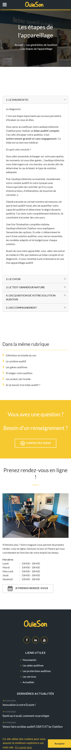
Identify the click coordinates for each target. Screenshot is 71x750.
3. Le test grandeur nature (25, 287)
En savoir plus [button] (23, 747)
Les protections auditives (37, 670)
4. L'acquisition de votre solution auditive (30, 297)
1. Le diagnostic (17, 99)
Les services (29, 676)
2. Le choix (13, 278)
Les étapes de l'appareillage (36, 48)
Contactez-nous (38, 442)
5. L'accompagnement (21, 307)
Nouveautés (29, 659)
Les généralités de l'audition (41, 44)
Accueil (19, 44)
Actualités (28, 682)
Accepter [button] (59, 743)
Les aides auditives (33, 665)
